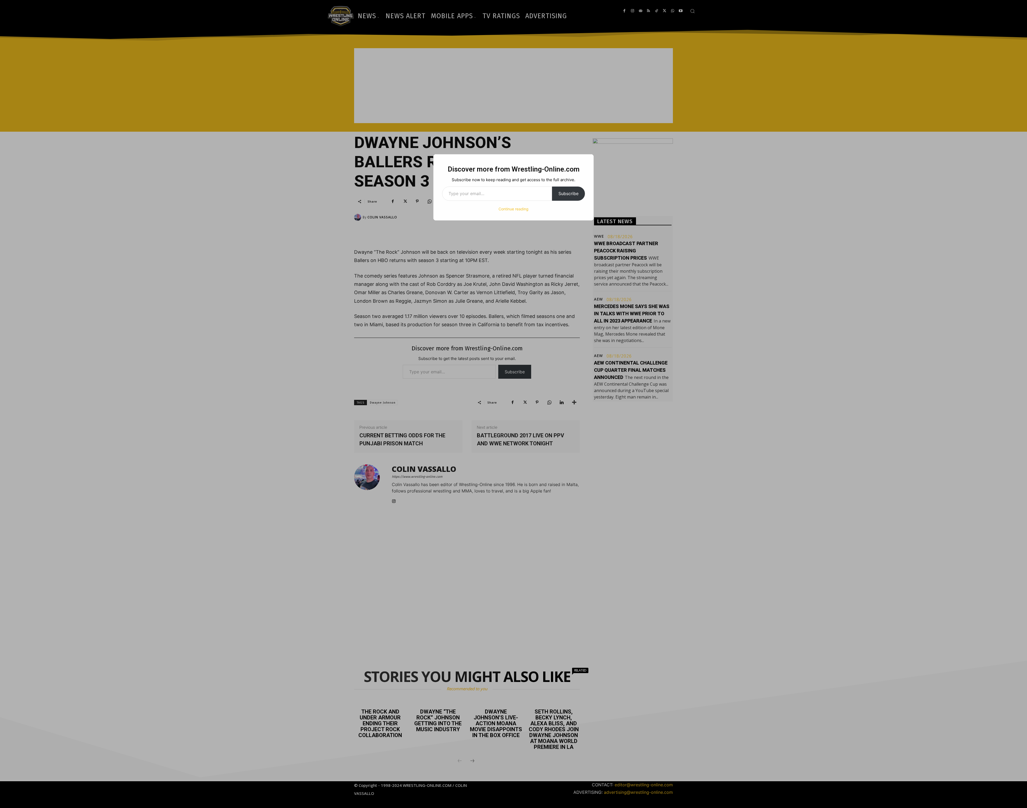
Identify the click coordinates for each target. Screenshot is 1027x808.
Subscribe (568, 193)
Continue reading (513, 209)
